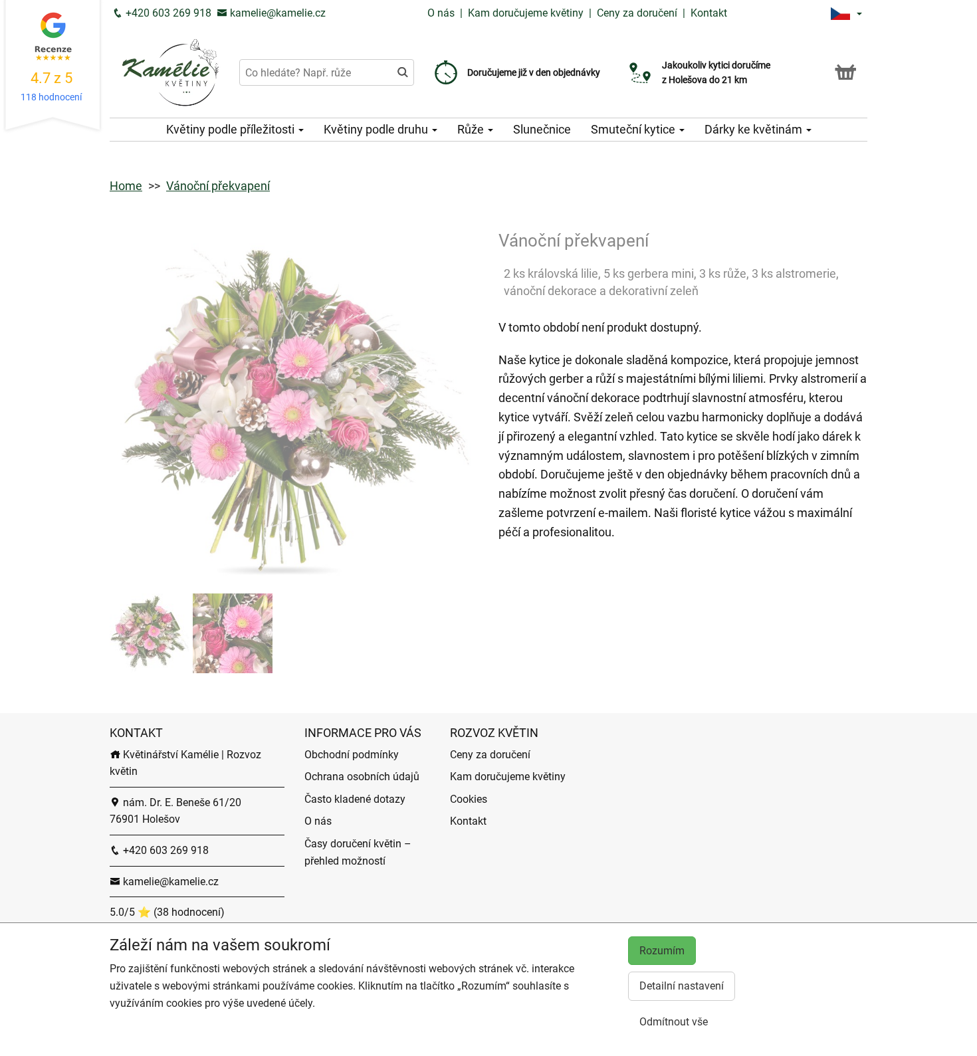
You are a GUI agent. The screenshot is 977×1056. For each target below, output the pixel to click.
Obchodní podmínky (351, 754)
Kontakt (709, 13)
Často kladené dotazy (354, 799)
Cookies (468, 799)
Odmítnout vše (673, 1021)
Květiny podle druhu (377, 129)
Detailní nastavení (681, 986)
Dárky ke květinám (755, 129)
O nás (442, 13)
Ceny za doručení (637, 13)
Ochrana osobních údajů (361, 776)
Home (126, 186)
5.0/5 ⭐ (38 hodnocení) (167, 912)
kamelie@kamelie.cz (276, 13)
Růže (472, 129)
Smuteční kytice (634, 129)
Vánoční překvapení (218, 186)
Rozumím (662, 950)
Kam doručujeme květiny (526, 13)
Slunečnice (542, 129)
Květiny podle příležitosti (231, 129)
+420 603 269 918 (167, 13)
